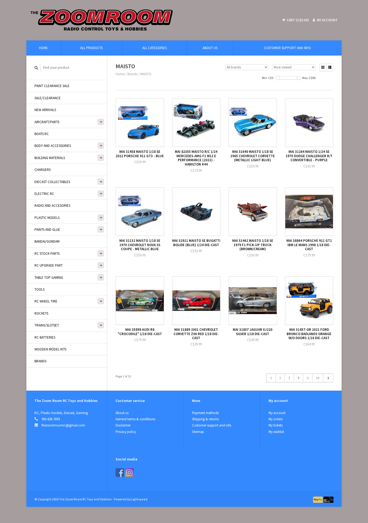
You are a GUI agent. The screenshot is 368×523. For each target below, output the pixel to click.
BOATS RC (41, 134)
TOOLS (39, 289)
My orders (276, 419)
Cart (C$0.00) (298, 20)
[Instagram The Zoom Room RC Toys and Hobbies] (129, 472)
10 (317, 378)
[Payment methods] (318, 499)
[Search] (36, 68)
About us (210, 48)
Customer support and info (287, 48)
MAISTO (145, 74)
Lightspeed (139, 499)
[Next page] (328, 378)
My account (327, 20)
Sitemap (198, 431)
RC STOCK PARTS (47, 253)
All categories (154, 48)
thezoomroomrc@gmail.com (63, 425)
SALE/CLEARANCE (47, 98)
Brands (40, 361)
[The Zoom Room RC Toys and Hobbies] (141, 20)
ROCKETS (41, 313)
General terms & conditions (135, 419)
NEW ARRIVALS (45, 110)
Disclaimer (123, 425)
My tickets (276, 425)
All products (91, 48)
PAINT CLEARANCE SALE (52, 86)
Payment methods (205, 413)
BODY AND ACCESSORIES (52, 145)
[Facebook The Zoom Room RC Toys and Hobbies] (120, 472)
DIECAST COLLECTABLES (52, 182)
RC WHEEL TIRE (45, 301)
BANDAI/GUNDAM (47, 241)
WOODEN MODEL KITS (50, 349)
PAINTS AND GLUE (47, 229)
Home (43, 48)
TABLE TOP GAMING (48, 277)
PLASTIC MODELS (47, 217)
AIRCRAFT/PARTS (46, 122)
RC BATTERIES (44, 337)
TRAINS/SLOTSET (46, 325)
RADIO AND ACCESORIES (52, 205)
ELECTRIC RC (44, 193)
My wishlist (276, 431)
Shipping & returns (205, 419)
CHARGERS (42, 169)
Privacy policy (126, 431)
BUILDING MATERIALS (49, 158)
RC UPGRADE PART (48, 265)
